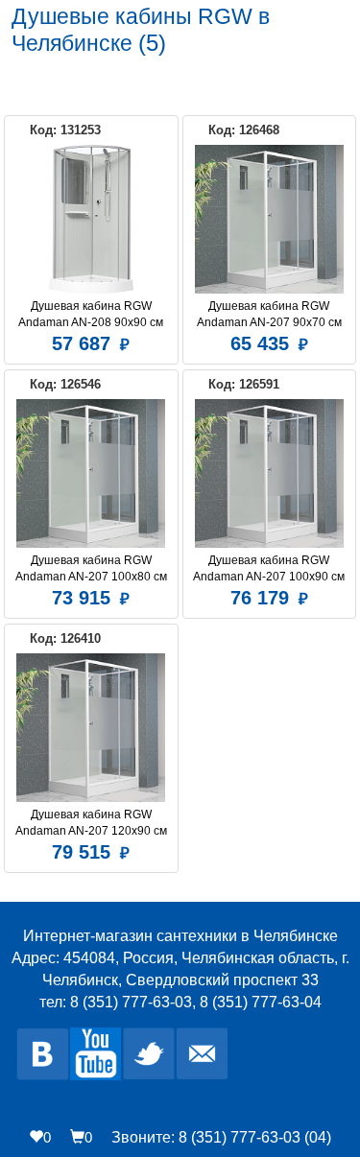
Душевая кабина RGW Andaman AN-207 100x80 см (91, 568)
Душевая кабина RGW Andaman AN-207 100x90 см (269, 568)
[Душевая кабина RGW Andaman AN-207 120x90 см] (91, 727)
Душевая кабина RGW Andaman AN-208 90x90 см (90, 314)
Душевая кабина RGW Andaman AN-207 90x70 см (269, 314)
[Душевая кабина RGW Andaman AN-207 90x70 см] (269, 219)
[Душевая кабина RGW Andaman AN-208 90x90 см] (91, 219)
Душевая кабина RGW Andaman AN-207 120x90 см (91, 823)
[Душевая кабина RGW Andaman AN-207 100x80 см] (91, 473)
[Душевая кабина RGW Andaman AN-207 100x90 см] (269, 473)
